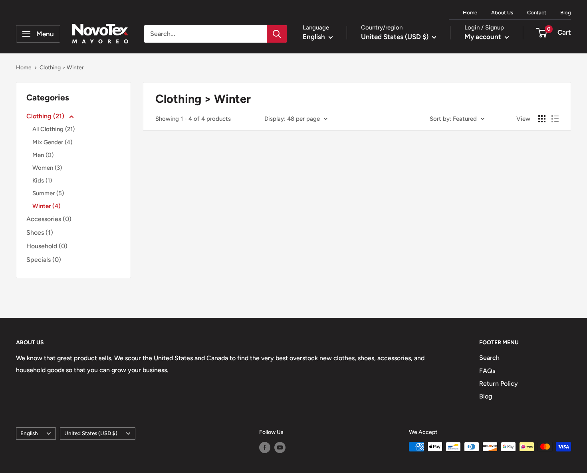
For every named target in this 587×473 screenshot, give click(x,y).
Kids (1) (42, 180)
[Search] (277, 34)
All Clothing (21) (53, 129)
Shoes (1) (39, 232)
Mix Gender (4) (52, 142)
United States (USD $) (90, 433)
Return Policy (498, 383)
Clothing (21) (46, 116)
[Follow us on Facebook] (264, 447)
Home (470, 13)
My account (483, 37)
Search (489, 357)
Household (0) (46, 246)
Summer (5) (48, 193)
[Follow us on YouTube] (280, 447)
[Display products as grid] (541, 118)
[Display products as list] (555, 118)
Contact (536, 13)
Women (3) (47, 167)
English (29, 433)
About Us (502, 13)
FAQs (487, 371)
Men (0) (43, 155)
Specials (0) (43, 259)
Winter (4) (46, 206)
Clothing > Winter (62, 67)
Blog (565, 13)
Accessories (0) (48, 219)
